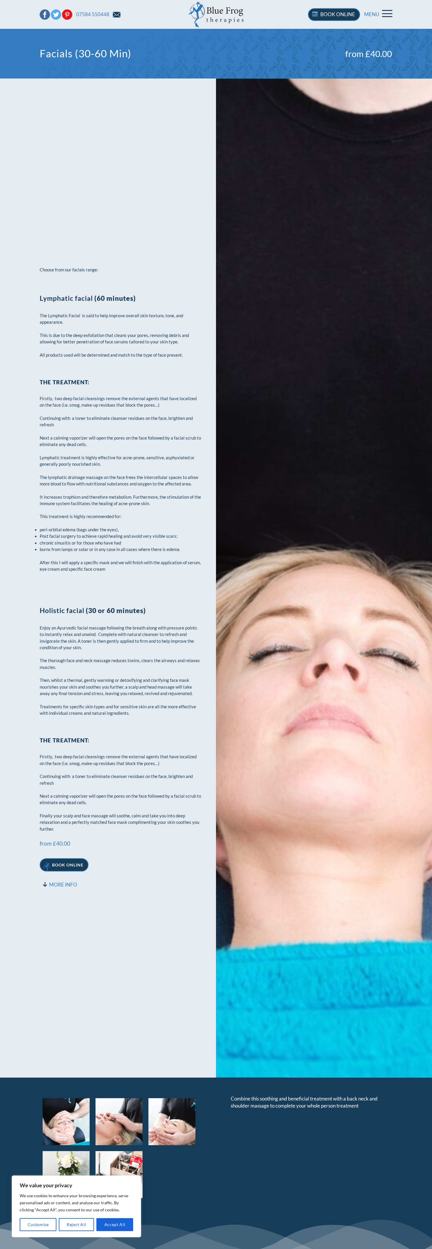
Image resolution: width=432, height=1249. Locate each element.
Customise (38, 1224)
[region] (76, 1206)
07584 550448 (92, 14)
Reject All (76, 1224)
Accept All (114, 1224)
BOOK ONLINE (67, 864)
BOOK (337, 14)
